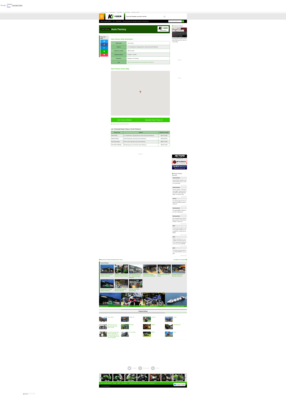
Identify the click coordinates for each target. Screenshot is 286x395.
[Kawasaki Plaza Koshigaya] (107, 272)
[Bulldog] (179, 163)
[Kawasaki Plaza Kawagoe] (107, 287)
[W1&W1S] (125, 326)
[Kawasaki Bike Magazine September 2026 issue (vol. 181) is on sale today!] (179, 32)
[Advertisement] (140, 175)
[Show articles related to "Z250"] (155, 377)
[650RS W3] (125, 319)
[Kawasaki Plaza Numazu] (178, 272)
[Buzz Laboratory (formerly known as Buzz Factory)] (135, 272)
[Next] (185, 377)
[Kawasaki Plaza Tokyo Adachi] (135, 287)
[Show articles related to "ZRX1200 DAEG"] (179, 377)
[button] (140, 92)
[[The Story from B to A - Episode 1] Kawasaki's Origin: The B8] (103, 326)
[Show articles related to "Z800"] (143, 377)
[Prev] (100, 377)
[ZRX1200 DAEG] (169, 326)
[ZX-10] (169, 334)
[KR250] (147, 334)
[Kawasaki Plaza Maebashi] (121, 287)
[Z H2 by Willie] (125, 334)
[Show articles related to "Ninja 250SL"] (118, 377)
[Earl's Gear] (179, 168)
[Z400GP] (147, 326)
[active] (179, 158)
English (26, 393)
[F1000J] (169, 319)
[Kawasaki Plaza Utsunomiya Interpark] (121, 272)
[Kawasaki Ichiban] (114, 16)
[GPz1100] (147, 319)
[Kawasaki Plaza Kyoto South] (150, 272)
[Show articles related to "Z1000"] (131, 377)
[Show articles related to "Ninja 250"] (106, 377)
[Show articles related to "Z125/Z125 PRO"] (167, 377)
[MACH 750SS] (103, 319)
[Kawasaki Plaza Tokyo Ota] (164, 272)
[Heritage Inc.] (179, 385)
